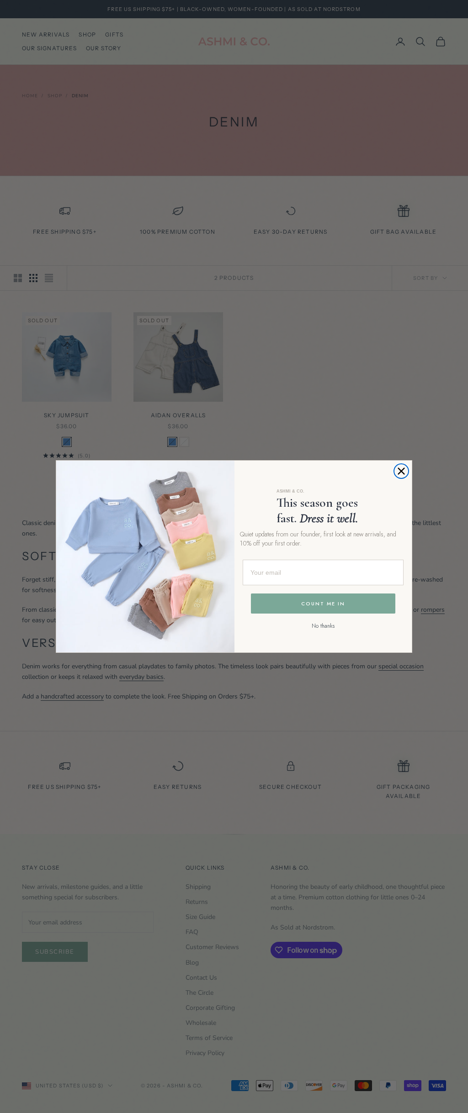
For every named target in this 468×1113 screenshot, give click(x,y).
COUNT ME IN (323, 603)
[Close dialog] (401, 471)
